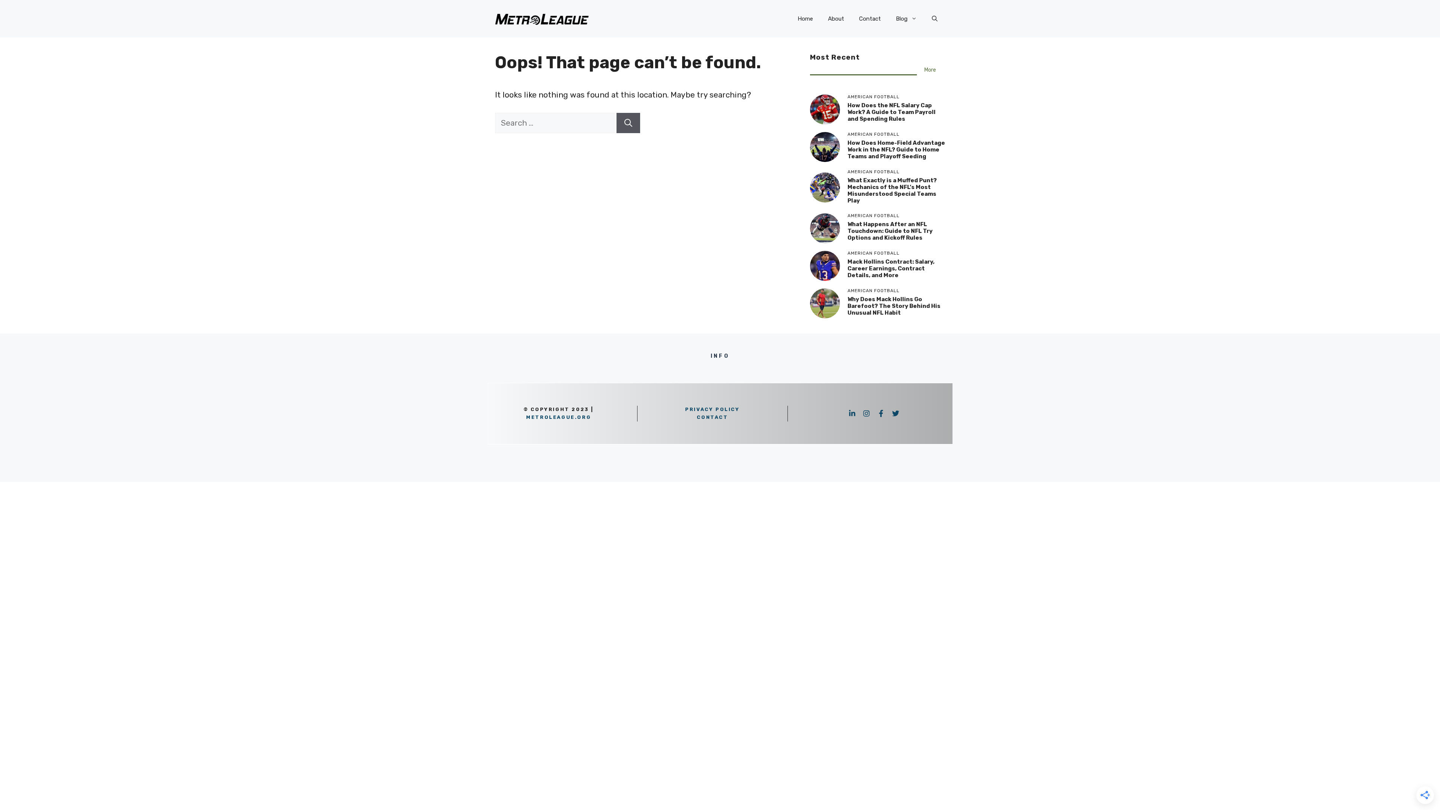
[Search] (628, 123)
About (836, 18)
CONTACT (712, 417)
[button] (934, 19)
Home (805, 18)
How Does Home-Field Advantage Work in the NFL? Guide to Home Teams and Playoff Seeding (896, 150)
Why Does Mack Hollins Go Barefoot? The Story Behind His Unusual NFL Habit (894, 306)
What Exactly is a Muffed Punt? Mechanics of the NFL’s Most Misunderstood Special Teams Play (892, 190)
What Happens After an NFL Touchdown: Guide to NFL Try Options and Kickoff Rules (890, 231)
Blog (902, 18)
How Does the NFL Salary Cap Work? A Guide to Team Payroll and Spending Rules (892, 112)
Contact (870, 18)
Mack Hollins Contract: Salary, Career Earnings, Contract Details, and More (891, 268)
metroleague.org (558, 417)
